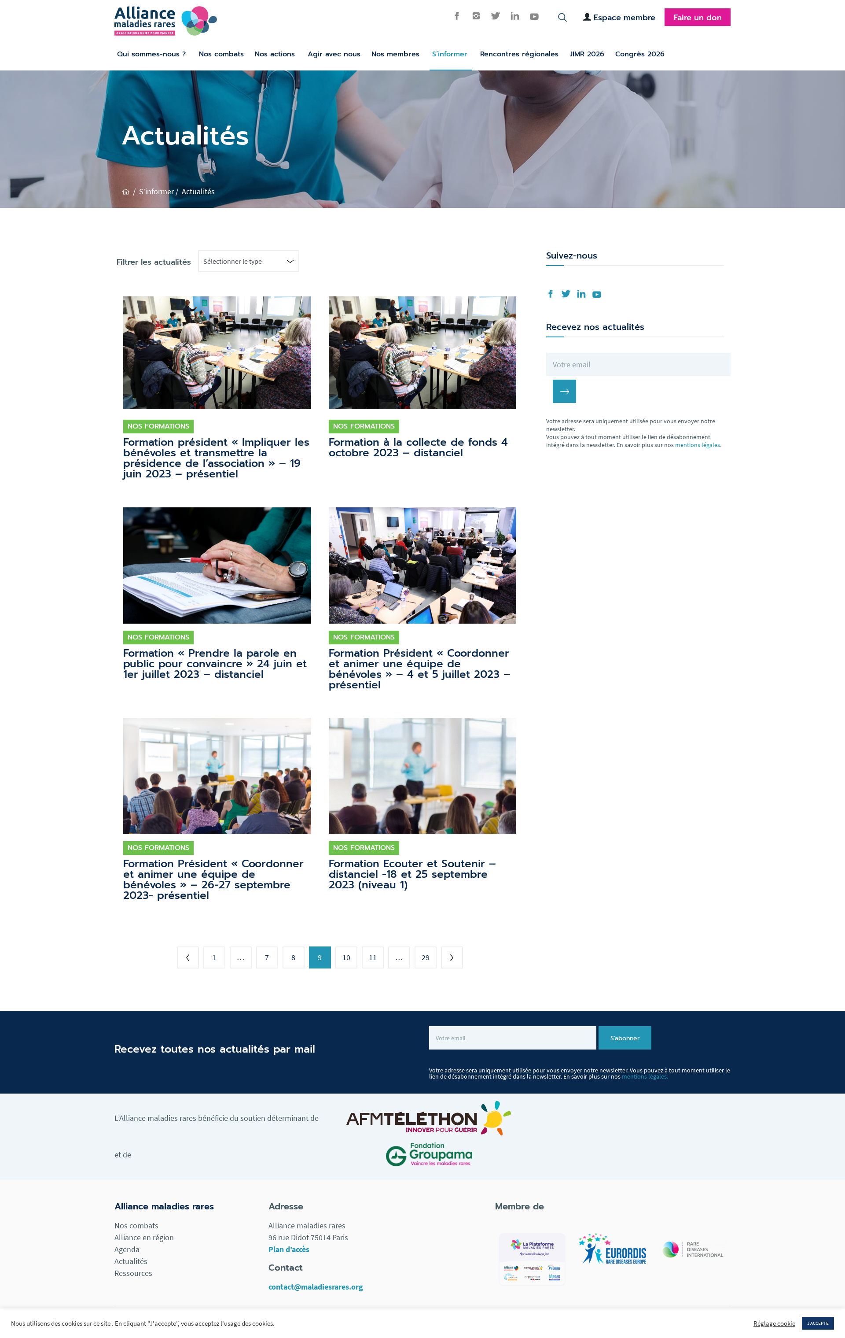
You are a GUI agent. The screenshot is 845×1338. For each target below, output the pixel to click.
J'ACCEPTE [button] (818, 1323)
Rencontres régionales (519, 54)
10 (346, 957)
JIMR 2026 (587, 54)
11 (373, 957)
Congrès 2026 (640, 54)
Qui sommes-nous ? (151, 54)
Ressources (133, 1273)
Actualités (130, 1261)
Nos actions (275, 54)
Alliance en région (144, 1237)
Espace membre (624, 17)
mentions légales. (698, 445)
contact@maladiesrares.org (315, 1287)
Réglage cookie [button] (774, 1323)
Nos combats (221, 54)
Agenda (127, 1249)
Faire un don (698, 17)
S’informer (449, 54)
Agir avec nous (334, 54)
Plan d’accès (288, 1249)
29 (426, 957)
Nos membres (395, 54)
